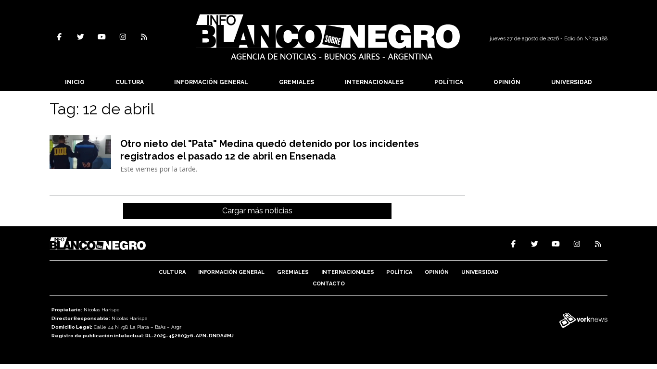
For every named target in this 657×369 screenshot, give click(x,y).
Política (448, 82)
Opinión (506, 82)
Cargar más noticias (257, 210)
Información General (211, 82)
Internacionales (374, 82)
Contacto (329, 284)
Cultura (129, 82)
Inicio (75, 82)
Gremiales (296, 82)
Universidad (571, 82)
